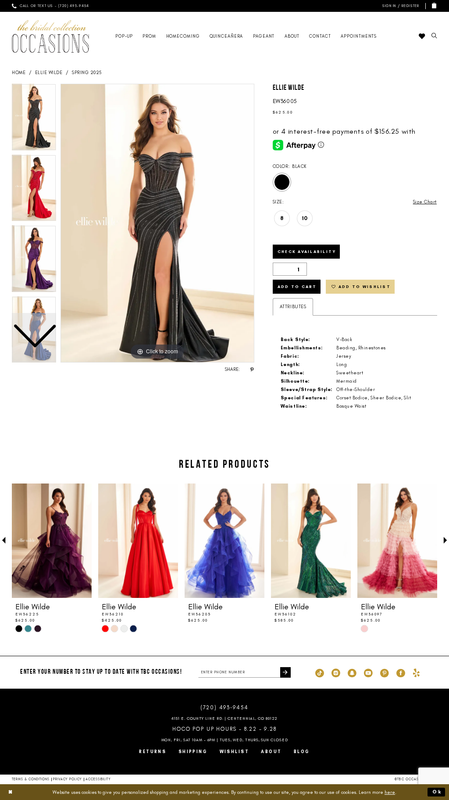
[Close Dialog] (10, 792)
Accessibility (98, 779)
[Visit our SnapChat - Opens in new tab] (352, 672)
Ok (437, 792)
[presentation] (52, 541)
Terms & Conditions (31, 779)
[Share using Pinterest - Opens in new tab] (252, 369)
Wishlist (234, 751)
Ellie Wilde (49, 72)
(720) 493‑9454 (224, 707)
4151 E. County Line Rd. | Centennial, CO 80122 (224, 718)
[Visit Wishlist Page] (421, 36)
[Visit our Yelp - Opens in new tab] (416, 672)
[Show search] (434, 36)
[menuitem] (50, 6)
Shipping (193, 751)
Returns (152, 751)
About (271, 751)
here (390, 792)
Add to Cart (297, 286)
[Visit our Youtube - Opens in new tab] (368, 672)
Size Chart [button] (425, 202)
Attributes (293, 306)
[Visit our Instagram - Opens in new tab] (336, 672)
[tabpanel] (157, 223)
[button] (400, 6)
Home (18, 72)
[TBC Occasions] (50, 36)
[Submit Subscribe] (285, 672)
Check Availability (307, 251)
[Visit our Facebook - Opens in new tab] (401, 672)
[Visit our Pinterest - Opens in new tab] (384, 672)
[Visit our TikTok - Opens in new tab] (319, 672)
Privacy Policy (67, 779)
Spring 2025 (87, 72)
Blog (302, 751)
